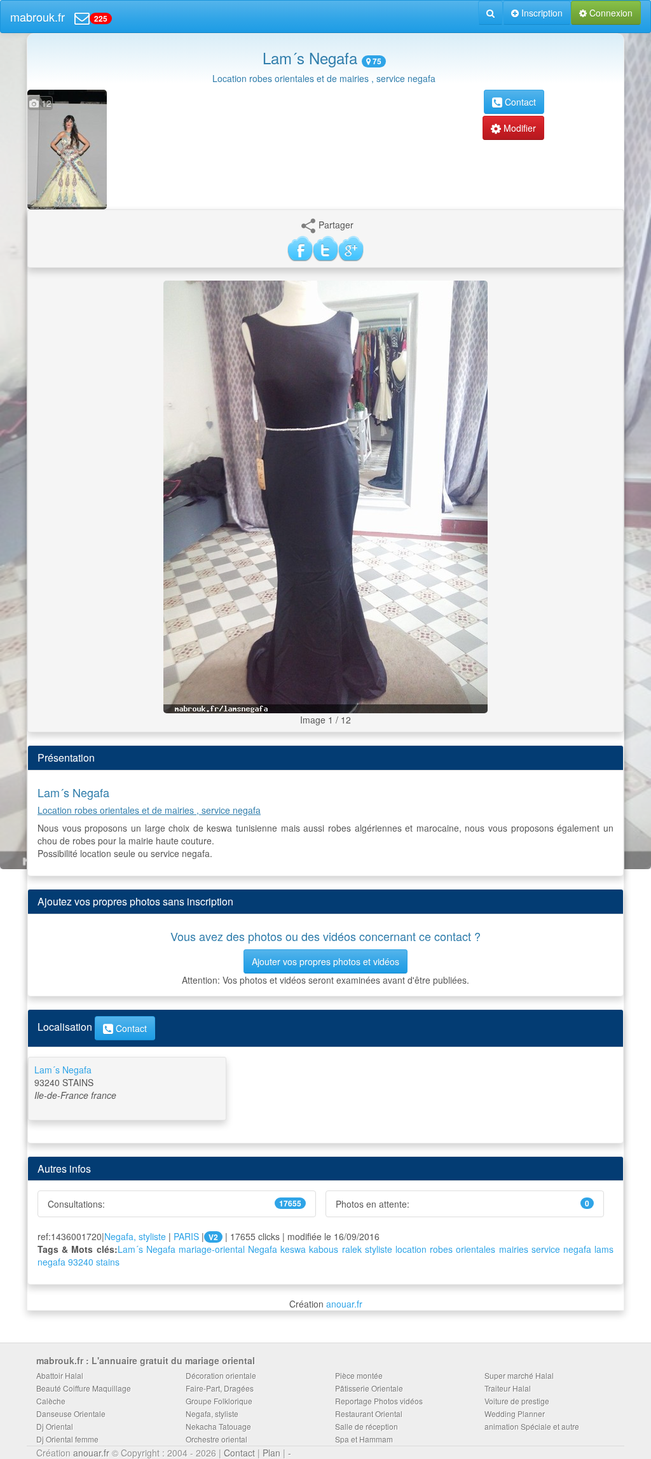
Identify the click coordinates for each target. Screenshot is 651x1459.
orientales (475, 1249)
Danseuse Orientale (71, 1413)
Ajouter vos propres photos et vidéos (325, 961)
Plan (271, 1452)
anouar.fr (344, 1303)
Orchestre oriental (216, 1439)
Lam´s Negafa (146, 1249)
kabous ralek (335, 1249)
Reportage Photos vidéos (379, 1400)
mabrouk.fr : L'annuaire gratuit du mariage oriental (145, 1360)
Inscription (541, 12)
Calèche (50, 1400)
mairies (513, 1249)
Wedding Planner (514, 1413)
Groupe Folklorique (219, 1400)
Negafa (262, 1249)
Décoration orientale (221, 1375)
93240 (80, 1261)
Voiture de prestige (516, 1400)
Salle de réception (366, 1426)
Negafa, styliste (135, 1236)
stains (108, 1261)
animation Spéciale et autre (531, 1426)
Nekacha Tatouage (218, 1426)
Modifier (518, 128)
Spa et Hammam (364, 1439)
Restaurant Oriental (368, 1413)
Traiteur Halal (507, 1388)
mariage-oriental (212, 1249)
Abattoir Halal (59, 1375)
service (545, 1249)
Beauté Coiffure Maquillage (83, 1388)
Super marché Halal (519, 1375)
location (411, 1249)
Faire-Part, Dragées (220, 1388)
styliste (378, 1249)
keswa (293, 1249)
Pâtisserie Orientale (369, 1388)
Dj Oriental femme (67, 1439)
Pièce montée (359, 1375)
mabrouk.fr (37, 16)
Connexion (610, 12)
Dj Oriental (54, 1426)
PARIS (186, 1236)
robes (441, 1249)
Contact (519, 101)
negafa (577, 1249)
